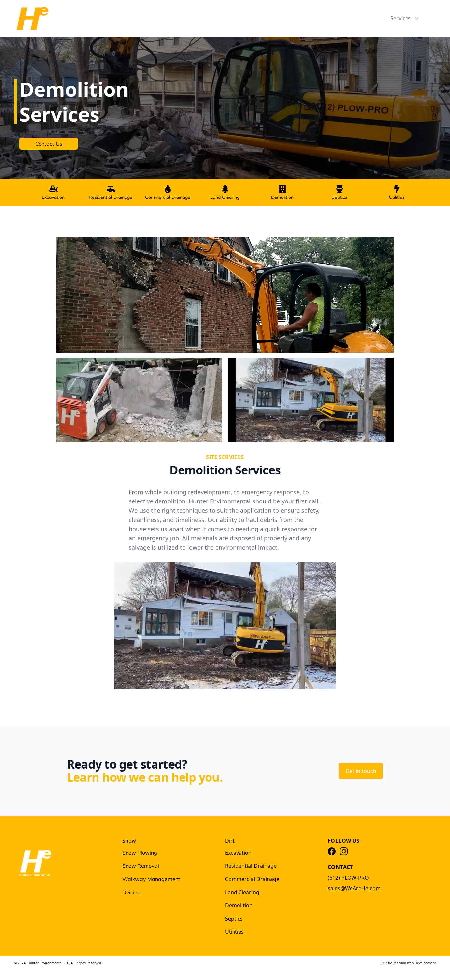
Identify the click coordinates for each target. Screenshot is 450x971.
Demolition (282, 197)
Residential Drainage (110, 197)
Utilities (397, 197)
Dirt (230, 840)
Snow (129, 840)
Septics (339, 197)
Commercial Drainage (167, 197)
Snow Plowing (139, 852)
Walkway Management (151, 879)
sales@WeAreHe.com (354, 888)
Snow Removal (140, 866)
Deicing (131, 892)
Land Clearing (224, 197)
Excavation (53, 197)
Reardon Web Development (414, 963)
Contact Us (48, 143)
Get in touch (361, 770)
